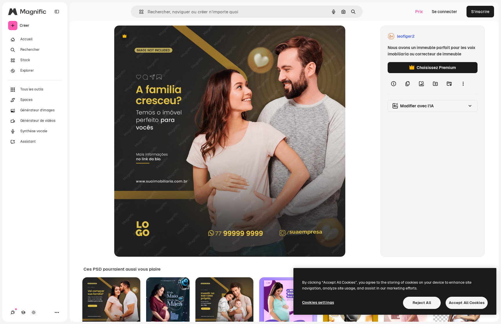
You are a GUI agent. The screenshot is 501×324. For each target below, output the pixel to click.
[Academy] (23, 312)
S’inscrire (480, 11)
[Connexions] (12, 312)
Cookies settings (318, 302)
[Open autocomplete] (139, 12)
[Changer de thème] (33, 312)
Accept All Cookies (466, 302)
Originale (152, 36)
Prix (419, 11)
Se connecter (444, 11)
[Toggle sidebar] (56, 11)
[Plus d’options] (463, 83)
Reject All (422, 302)
